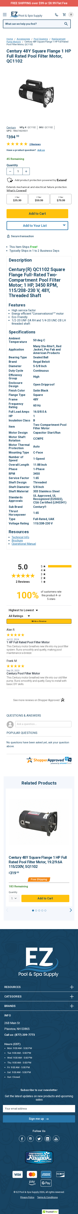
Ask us (41, 150)
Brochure (17, 540)
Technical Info (20, 537)
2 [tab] (36, 910)
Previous (7, 910)
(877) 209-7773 (52, 3)
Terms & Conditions (47, 1197)
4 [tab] (42, 910)
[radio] (56, 566)
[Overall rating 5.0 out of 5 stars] (17, 144)
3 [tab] (39, 910)
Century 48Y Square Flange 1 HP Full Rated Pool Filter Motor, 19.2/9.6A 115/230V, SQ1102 (38, 862)
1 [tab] (33, 910)
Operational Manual (24, 544)
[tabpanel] (39, 847)
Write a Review (39, 621)
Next (71, 910)
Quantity (12, 165)
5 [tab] (45, 910)
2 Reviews (35, 144)
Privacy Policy (27, 1197)
